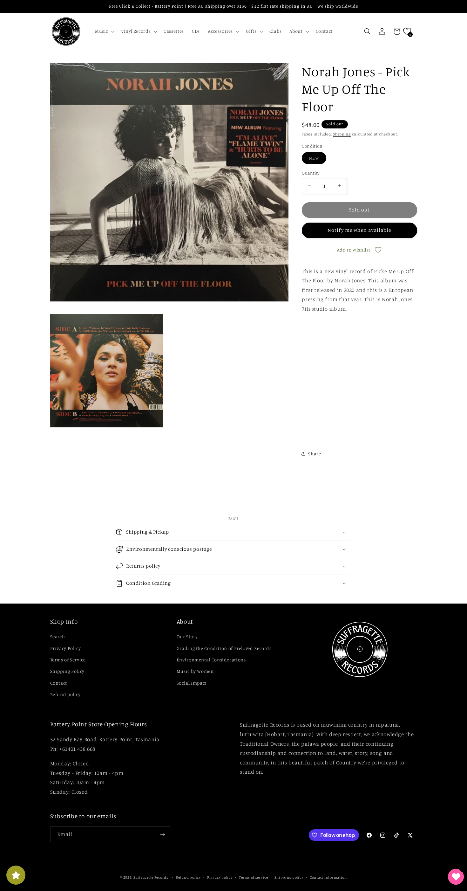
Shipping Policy (67, 671)
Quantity (310, 172)
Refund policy (65, 694)
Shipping (342, 133)
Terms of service (253, 877)
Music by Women (195, 671)
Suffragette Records (150, 877)
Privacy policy (219, 877)
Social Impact (191, 683)
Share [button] (314, 453)
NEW (317, 159)
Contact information (328, 877)
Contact (58, 683)
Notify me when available (359, 230)
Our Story (187, 636)
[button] (104, 31)
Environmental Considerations (211, 659)
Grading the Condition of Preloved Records (224, 648)
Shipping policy (288, 877)
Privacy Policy (65, 648)
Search (57, 636)
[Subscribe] (162, 834)
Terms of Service (68, 659)
